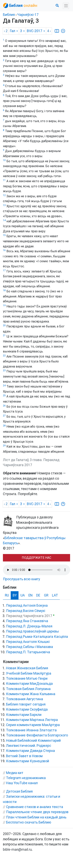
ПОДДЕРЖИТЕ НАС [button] (36, 558)
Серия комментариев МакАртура (33, 725)
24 (4, 385)
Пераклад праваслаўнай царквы (32, 631)
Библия (9, 15)
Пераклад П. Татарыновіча (28, 652)
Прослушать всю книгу (21, 579)
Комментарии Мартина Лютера (32, 720)
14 (4, 220)
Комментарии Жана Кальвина (30, 694)
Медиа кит (14, 773)
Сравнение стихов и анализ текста (34, 807)
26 (4, 405)
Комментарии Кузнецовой (27, 761)
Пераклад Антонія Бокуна (27, 605)
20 (4, 325)
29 (4, 445)
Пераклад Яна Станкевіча (27, 621)
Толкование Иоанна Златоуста (31, 730)
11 (4, 180)
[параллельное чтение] (56, 30)
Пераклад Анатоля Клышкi (28, 642)
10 (4, 160)
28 (4, 425)
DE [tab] (38, 595)
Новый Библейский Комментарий (33, 740)
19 (4, 305)
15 (4, 235)
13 (4, 205)
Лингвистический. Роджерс (28, 746)
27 (4, 415)
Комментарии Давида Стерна (30, 751)
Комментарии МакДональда (29, 684)
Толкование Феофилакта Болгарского (37, 735)
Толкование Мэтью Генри (26, 678)
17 (4, 270)
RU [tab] (7, 595)
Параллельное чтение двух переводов (37, 812)
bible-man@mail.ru (17, 849)
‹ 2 (6, 31)
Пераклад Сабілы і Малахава (29, 647)
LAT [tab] (55, 595)
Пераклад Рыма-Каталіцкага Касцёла (37, 637)
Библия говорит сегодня (26, 704)
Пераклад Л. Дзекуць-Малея (29, 626)
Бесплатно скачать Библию (28, 822)
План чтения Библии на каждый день (36, 817)
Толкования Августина (24, 699)
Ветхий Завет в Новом (24, 756)
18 (4, 290)
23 (4, 370)
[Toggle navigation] (66, 6)
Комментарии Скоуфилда (27, 709)
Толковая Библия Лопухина (28, 689)
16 (4, 250)
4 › (49, 31)
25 (4, 395)
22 (4, 355)
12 (4, 195)
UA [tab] (22, 595)
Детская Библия (19, 791)
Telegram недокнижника (26, 778)
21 (4, 335)
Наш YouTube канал (22, 783)
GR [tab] (46, 595)
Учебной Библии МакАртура (28, 673)
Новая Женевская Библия (27, 668)
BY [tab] (15, 595)
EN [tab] (30, 595)
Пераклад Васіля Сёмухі (25, 611)
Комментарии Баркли (23, 715)
